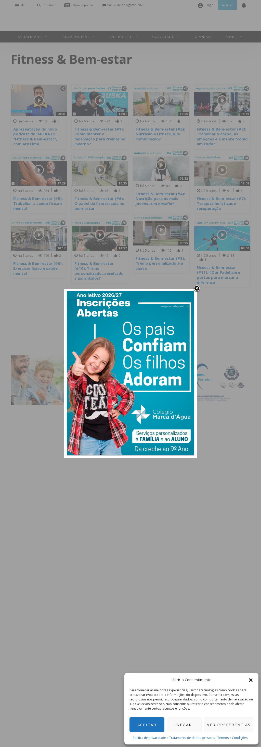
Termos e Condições (232, 738)
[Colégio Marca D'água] (130, 372)
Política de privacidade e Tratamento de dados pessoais (174, 738)
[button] (250, 679)
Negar (184, 724)
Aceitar (146, 724)
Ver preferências (229, 724)
